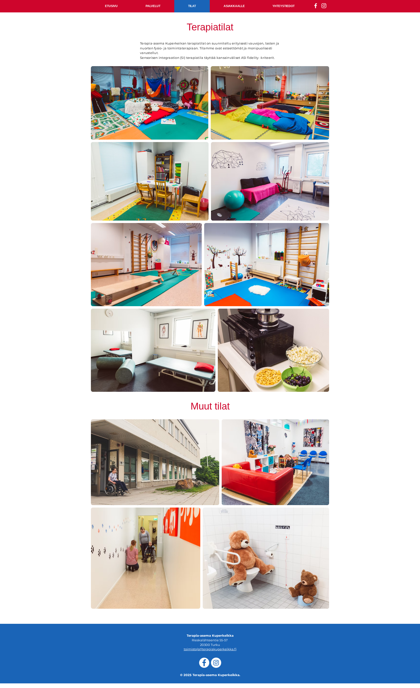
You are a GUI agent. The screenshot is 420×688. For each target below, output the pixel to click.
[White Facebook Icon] (315, 5)
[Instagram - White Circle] (216, 663)
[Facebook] (204, 663)
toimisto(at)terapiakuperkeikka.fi (210, 649)
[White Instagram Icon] (324, 5)
